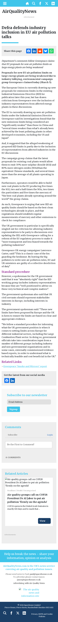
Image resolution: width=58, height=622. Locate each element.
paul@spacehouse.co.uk (41, 574)
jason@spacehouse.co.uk (29, 580)
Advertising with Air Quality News (29, 583)
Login (50, 435)
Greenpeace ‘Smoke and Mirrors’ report (25, 366)
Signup (13, 409)
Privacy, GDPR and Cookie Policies (42, 615)
